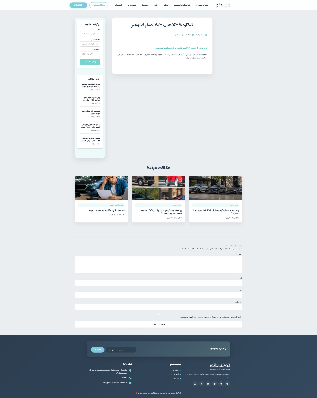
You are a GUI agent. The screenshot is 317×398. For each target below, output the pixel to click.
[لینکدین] (208, 383)
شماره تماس (96, 50)
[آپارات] (214, 383)
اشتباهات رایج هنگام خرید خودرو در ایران (107, 210)
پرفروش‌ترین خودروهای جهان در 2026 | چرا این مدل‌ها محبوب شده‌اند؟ (161, 212)
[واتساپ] (195, 383)
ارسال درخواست (90, 61)
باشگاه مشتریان (98, 5)
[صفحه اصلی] (223, 5)
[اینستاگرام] (227, 383)
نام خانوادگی (95, 39)
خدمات (176, 378)
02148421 (124, 377)
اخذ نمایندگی (173, 374)
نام (99, 29)
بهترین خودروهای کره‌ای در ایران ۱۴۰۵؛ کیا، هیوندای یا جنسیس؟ (216, 212)
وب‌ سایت (238, 302)
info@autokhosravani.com (115, 382)
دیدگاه (239, 254)
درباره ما (176, 370)
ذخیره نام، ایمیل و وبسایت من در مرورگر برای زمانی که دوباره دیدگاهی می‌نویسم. (211, 317)
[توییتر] (201, 383)
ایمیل (239, 290)
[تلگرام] (220, 383)
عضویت (98, 349)
